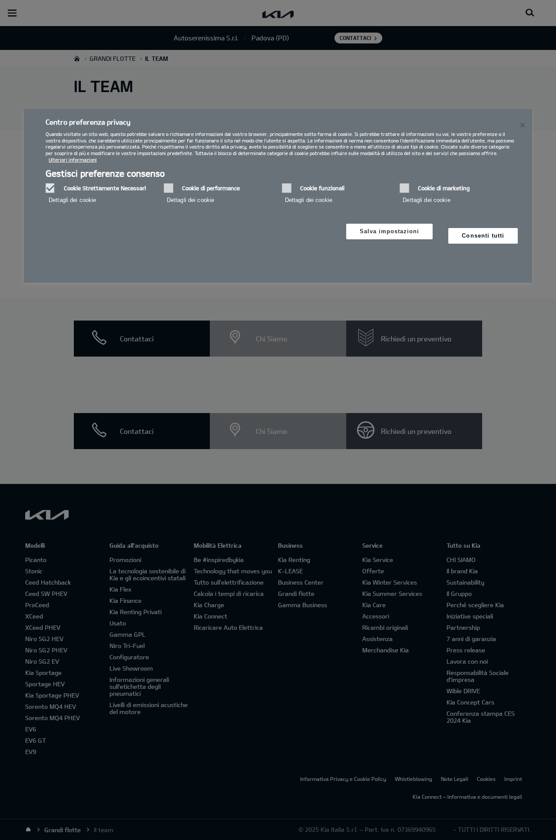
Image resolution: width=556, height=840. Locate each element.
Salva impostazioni (390, 231)
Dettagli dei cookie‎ (72, 200)
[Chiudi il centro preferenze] (522, 125)
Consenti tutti (483, 235)
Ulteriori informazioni (73, 159)
